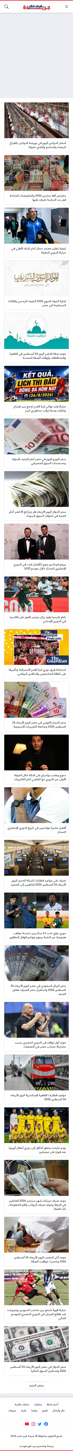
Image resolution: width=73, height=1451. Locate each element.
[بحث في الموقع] (6, 7)
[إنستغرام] (33, 1424)
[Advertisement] (36, 53)
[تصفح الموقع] (66, 7)
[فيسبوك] (46, 1424)
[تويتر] (39, 1424)
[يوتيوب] (27, 1424)
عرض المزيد (36, 1385)
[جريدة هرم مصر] (36, 7)
